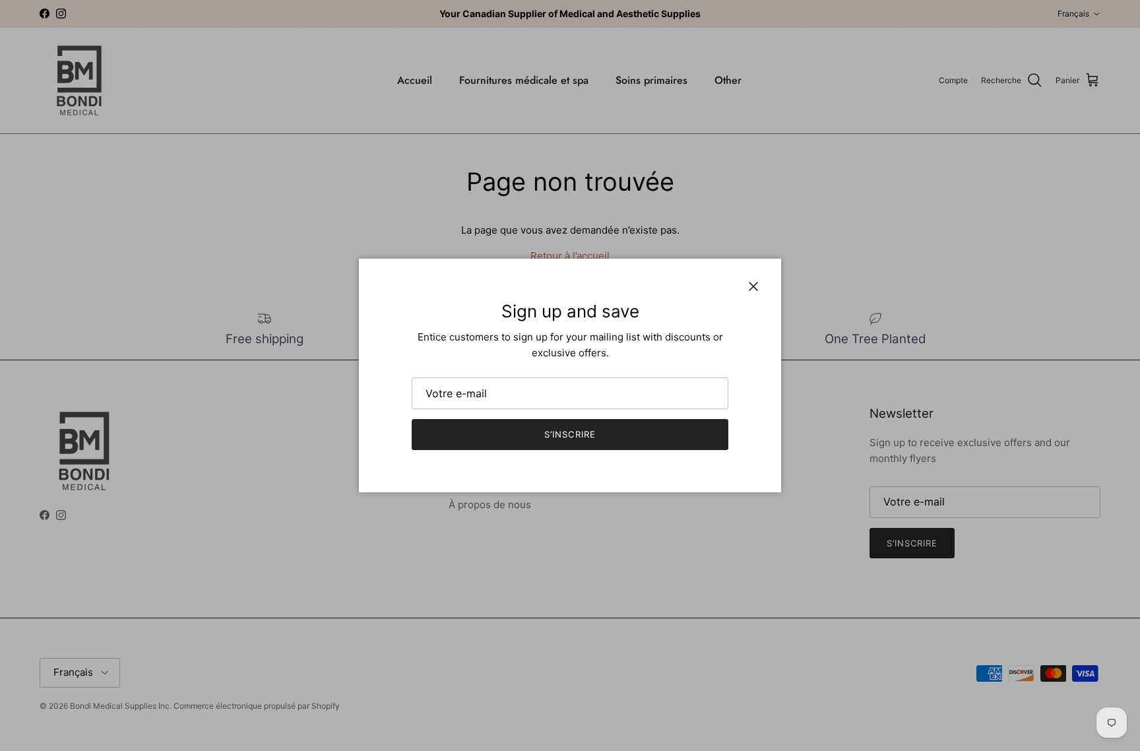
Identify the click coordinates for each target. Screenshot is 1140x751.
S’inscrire (569, 434)
